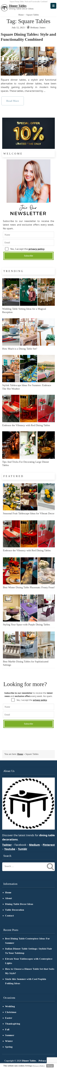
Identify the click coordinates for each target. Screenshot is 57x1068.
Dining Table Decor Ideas (19, 904)
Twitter (7, 844)
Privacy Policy (46, 1060)
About (8, 898)
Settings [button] (28, 1066)
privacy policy (36, 249)
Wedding (10, 1006)
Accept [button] (50, 1066)
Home (20, 754)
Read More (12, 100)
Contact (9, 915)
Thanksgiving (12, 1023)
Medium (34, 844)
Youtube (9, 849)
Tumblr (22, 849)
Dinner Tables (17, 6)
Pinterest (49, 844)
